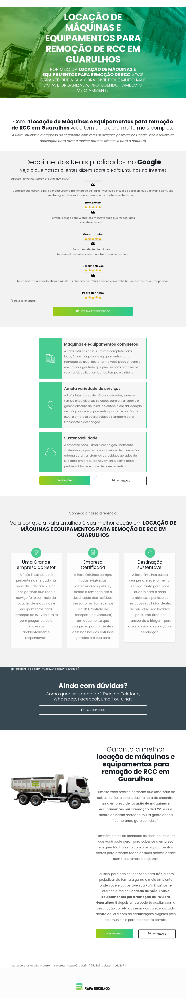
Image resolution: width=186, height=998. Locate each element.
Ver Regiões (64, 480)
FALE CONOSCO (95, 710)
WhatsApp (123, 480)
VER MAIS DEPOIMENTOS (95, 311)
